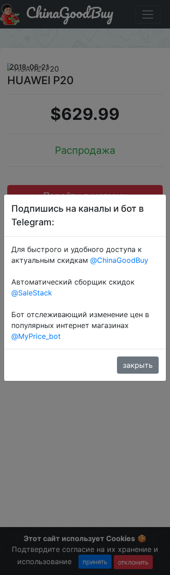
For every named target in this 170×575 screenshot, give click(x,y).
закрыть (138, 365)
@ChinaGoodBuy (119, 260)
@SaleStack (31, 292)
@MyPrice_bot (36, 336)
